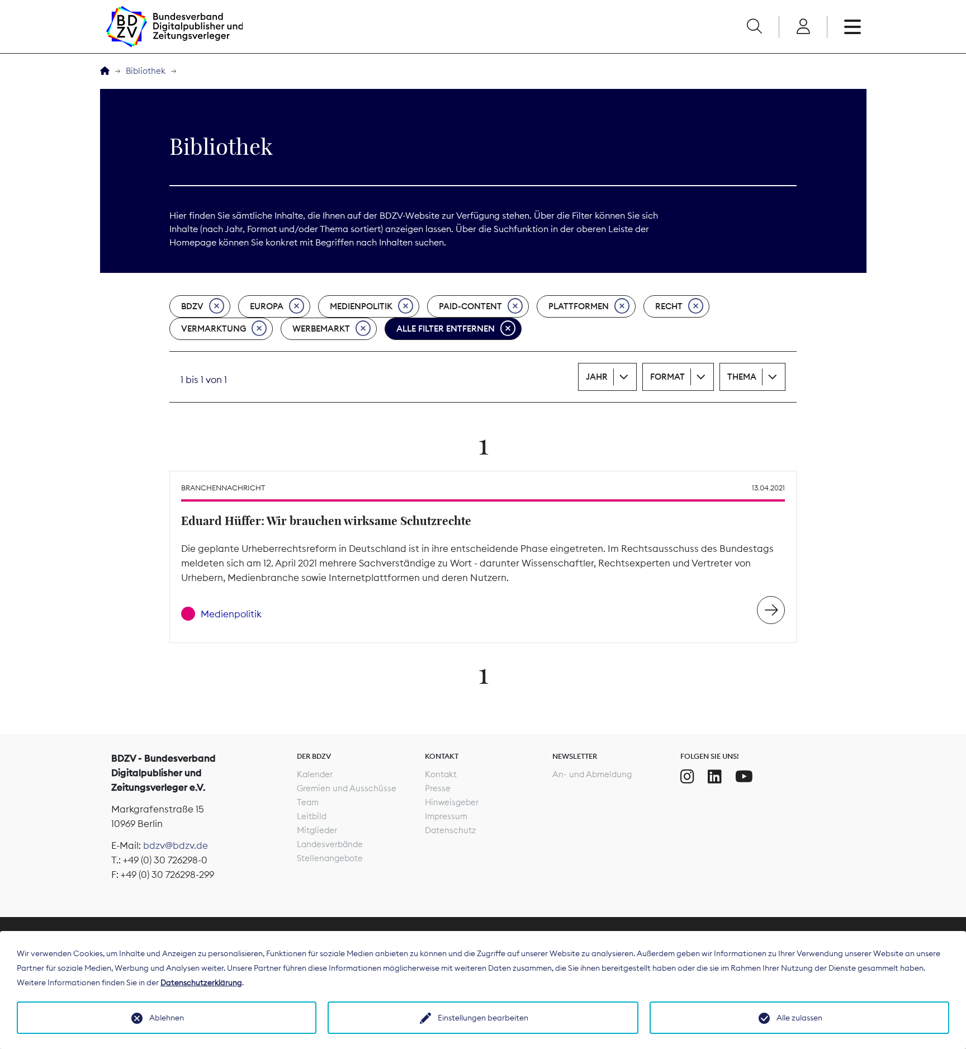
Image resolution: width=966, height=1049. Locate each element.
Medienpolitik (361, 306)
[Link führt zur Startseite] (174, 27)
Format (667, 376)
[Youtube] (744, 777)
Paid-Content (470, 306)
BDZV (192, 306)
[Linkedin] (715, 777)
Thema (741, 376)
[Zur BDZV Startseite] (105, 71)
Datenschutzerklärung (201, 982)
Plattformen (578, 306)
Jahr (597, 376)
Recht (669, 306)
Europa (266, 306)
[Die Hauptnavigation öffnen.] (852, 27)
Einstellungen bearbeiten (483, 1018)
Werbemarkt (321, 328)
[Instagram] (687, 777)
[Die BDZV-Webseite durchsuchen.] (754, 27)
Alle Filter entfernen (445, 328)
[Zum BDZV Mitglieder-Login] (803, 27)
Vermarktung (213, 328)
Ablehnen (166, 1018)
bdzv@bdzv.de (175, 845)
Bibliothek (145, 70)
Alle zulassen (799, 1018)
